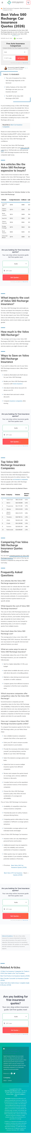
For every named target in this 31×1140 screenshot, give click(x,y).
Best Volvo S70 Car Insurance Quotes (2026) (13, 874)
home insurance (18, 384)
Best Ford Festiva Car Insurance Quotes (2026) (15, 976)
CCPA (15, 1095)
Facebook (12, 1073)
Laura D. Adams (19, 67)
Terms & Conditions (20, 1094)
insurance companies (16, 401)
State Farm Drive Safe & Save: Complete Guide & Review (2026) (14, 984)
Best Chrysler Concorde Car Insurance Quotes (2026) (14, 979)
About (5, 1080)
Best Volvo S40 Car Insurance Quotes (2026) (19, 866)
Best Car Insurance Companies (11, 8)
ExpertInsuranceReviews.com (12, 1090)
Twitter (14, 1073)
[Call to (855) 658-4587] (28, 3)
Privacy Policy (9, 1094)
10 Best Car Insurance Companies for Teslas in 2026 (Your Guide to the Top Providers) (14, 972)
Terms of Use (25, 62)
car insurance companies (20, 479)
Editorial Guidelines (7, 936)
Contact (10, 1080)
